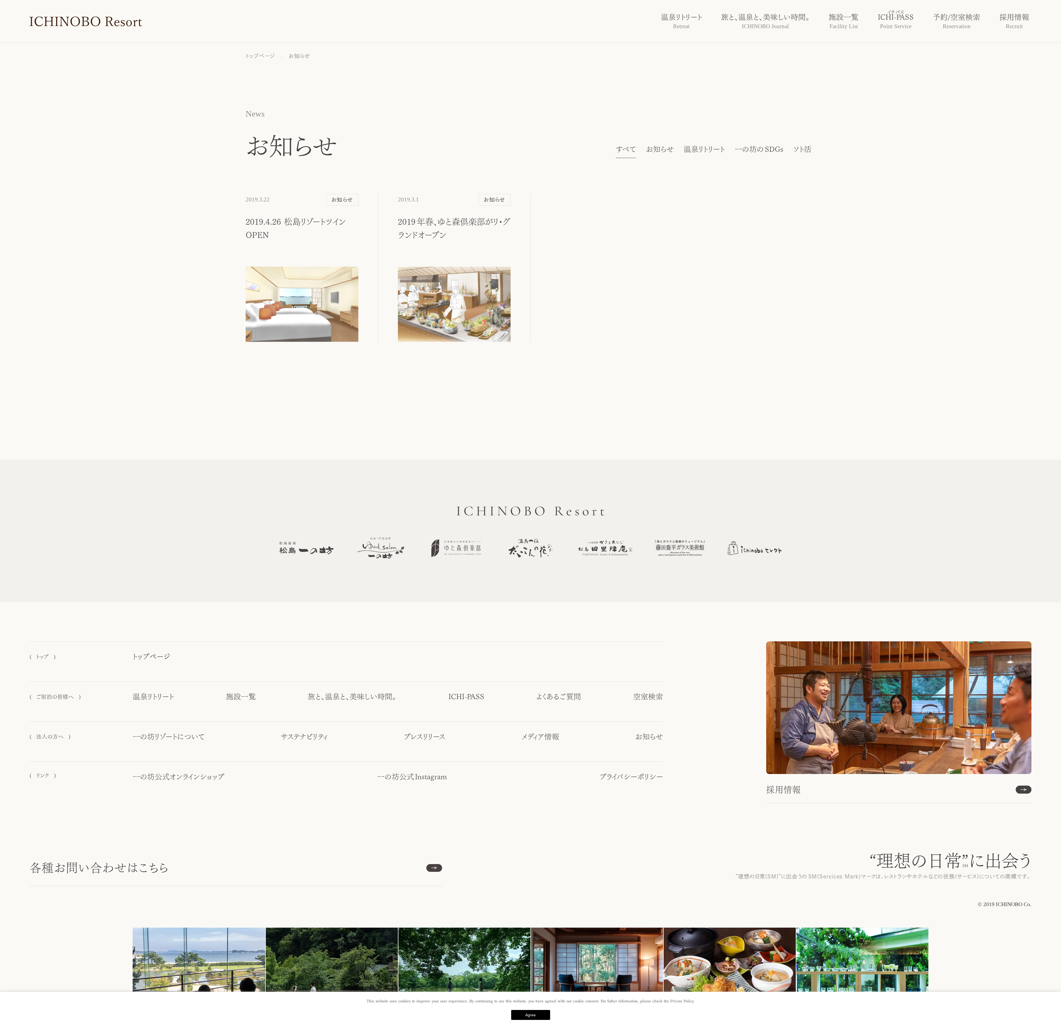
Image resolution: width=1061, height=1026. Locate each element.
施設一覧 (241, 696)
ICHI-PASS (466, 696)
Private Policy (681, 1001)
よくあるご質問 (558, 696)
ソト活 (802, 149)
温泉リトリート (704, 149)
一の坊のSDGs (759, 149)
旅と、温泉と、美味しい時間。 (352, 696)
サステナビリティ (304, 736)
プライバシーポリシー (631, 776)
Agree (530, 1015)
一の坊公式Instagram (412, 776)
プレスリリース (424, 736)
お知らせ (660, 149)
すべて (626, 149)
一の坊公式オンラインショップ (178, 776)
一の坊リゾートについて (169, 736)
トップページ (151, 656)
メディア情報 (540, 736)
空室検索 (648, 696)
